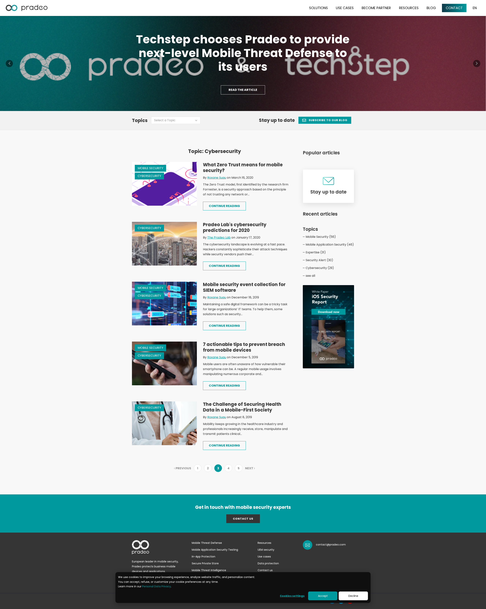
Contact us (243, 519)
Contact (454, 8)
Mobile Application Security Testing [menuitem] (215, 550)
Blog (431, 8)
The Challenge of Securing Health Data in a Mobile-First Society (242, 407)
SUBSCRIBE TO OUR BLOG (327, 120)
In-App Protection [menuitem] (203, 556)
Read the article (243, 90)
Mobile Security (150, 168)
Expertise (316, 252)
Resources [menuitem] (264, 543)
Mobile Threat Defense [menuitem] (207, 543)
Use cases (345, 8)
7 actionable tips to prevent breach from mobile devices (244, 347)
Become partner (376, 8)
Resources (409, 8)
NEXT (249, 468)
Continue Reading (224, 206)
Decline (353, 596)
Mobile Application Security (330, 244)
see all (310, 276)
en (475, 8)
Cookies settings (292, 596)
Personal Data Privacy (156, 586)
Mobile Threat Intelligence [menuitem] (209, 570)
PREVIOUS (183, 468)
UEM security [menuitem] (266, 550)
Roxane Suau (216, 177)
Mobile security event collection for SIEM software (244, 287)
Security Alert (319, 260)
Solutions (318, 8)
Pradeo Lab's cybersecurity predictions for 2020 (234, 227)
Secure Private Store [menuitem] (205, 563)
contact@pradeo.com (331, 544)
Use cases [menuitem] (264, 556)
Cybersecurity (149, 176)
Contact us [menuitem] (265, 570)
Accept (323, 596)
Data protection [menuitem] (268, 563)
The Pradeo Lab (219, 237)
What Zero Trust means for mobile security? (243, 168)
